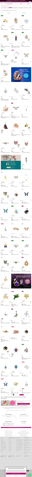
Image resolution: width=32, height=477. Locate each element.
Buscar (30, 6)
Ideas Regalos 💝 (21, 7)
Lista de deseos (23, 3)
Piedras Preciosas (15, 7)
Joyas (2, 7)
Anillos (2, 440)
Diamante (10, 449)
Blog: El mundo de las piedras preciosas (23, 433)
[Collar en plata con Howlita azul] (5, 367)
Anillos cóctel (26, 442)
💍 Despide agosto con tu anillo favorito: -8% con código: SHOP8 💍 (16, 0)
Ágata (9, 440)
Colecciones (26, 7)
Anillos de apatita (19, 447)
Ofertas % (5, 7)
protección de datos (7, 408)
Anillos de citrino (19, 449)
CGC (4, 470)
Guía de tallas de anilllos (8, 434)
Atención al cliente (8, 433)
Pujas (9, 7)
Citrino (10, 444)
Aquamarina (10, 443)
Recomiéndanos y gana (23, 434)
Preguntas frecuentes (8, 435)
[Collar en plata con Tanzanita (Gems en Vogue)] (16, 194)
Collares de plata (3, 447)
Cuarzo (10, 446)
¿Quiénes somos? (23, 430)
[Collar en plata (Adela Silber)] (5, 211)
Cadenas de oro (3, 444)
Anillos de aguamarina (19, 443)
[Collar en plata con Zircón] (26, 108)
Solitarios (25, 445)
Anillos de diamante (19, 440)
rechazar (24, 470)
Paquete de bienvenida (23, 435)
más (25, 453)
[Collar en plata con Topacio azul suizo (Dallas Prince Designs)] (26, 160)
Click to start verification (22, 405)
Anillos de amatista (19, 444)
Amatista (10, 441)
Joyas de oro (3, 449)
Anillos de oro (3, 441)
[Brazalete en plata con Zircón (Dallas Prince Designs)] (26, 177)
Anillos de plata (3, 443)
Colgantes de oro (27, 452)
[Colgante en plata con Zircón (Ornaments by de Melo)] (26, 55)
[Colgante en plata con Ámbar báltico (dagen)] (5, 314)
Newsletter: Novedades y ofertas (23, 432)
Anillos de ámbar (19, 446)
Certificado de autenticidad (8, 432)
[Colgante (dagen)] (5, 125)
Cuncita (10, 447)
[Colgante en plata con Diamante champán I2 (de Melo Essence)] (5, 90)
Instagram (27, 458)
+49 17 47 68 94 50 (7, 423)
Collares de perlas (3, 446)
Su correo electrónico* (21, 401)
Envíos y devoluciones (8, 430)
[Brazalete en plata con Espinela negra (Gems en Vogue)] (5, 143)
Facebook (25, 458)
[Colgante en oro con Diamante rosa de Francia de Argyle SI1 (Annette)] (5, 108)
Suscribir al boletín (23, 403)
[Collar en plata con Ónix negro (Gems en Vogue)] (26, 331)
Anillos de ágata (18, 441)
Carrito (29, 3)
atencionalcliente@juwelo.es (8, 425)
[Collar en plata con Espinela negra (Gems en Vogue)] (26, 143)
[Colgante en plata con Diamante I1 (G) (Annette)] (5, 279)
